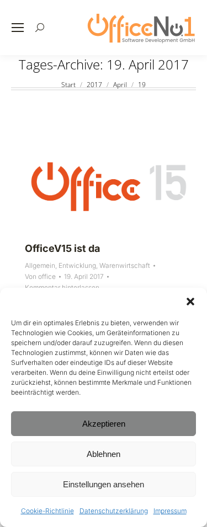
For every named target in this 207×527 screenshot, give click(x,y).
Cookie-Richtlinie (47, 511)
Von (40, 276)
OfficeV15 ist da (62, 248)
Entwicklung (77, 265)
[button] (190, 301)
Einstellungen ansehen (103, 484)
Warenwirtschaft (124, 265)
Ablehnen (103, 454)
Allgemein (40, 265)
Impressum (170, 511)
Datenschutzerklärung (113, 511)
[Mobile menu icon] (17, 27)
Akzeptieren (103, 423)
